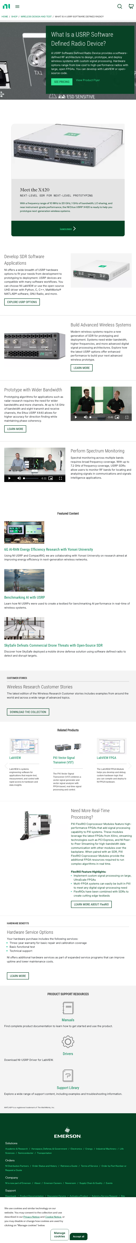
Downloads (10, 1196)
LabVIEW (15, 758)
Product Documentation (32, 1196)
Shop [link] (14, 16)
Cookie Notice (53, 1216)
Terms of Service (89, 1165)
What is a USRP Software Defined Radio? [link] (79, 16)
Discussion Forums (56, 1196)
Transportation (44, 1152)
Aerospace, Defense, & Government (49, 1148)
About (37, 1183)
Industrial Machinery (106, 1148)
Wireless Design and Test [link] (36, 16)
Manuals (68, 1020)
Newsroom (70, 1183)
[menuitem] (119, 7)
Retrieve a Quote (69, 1165)
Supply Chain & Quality (91, 1183)
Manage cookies (59, 1234)
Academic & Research (16, 1148)
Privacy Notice (31, 1216)
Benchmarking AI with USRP (24, 597)
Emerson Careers (53, 1183)
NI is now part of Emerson (18, 1183)
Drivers (68, 1054)
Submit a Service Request (104, 1196)
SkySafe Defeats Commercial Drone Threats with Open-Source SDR (53, 645)
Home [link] (5, 16)
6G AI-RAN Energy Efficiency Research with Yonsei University (48, 549)
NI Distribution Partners (17, 1165)
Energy (89, 1148)
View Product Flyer (88, 80)
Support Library (68, 1088)
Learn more (66, 228)
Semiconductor (25, 1152)
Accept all (78, 1236)
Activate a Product (79, 1196)
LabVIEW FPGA (106, 758)
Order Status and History (44, 1165)
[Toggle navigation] (21, 7)
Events (109, 1183)
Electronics (76, 1148)
